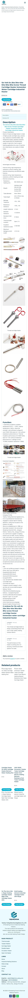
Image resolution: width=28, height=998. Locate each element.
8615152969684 (13, 980)
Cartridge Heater (9, 109)
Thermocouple (6, 941)
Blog (3, 971)
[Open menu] (24, 2)
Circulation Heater (7, 950)
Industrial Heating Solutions (9, 961)
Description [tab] (6, 115)
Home (3, 959)
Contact (4, 966)
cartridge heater (7, 110)
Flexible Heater (6, 948)
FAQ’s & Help (5, 964)
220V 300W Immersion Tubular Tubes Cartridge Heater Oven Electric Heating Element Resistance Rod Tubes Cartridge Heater (20, 774)
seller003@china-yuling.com (15, 978)
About (3, 968)
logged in (12, 658)
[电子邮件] (14, 996)
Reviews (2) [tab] (6, 118)
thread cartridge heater (15, 110)
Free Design (6, 99)
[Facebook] (10, 996)
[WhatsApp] (17, 996)
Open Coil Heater (6, 953)
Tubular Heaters (6, 943)
